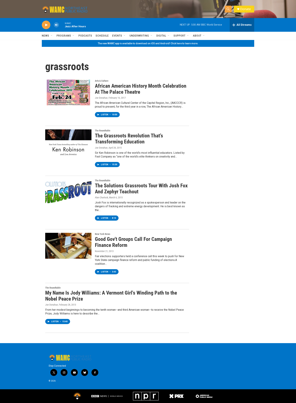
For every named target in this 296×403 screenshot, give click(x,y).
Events (117, 35)
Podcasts (85, 35)
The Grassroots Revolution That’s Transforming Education (129, 139)
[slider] (61, 25)
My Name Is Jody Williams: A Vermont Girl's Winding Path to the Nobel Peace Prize (111, 296)
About (197, 35)
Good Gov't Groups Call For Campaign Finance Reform (133, 242)
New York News (102, 234)
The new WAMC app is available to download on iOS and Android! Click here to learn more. (148, 43)
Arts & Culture (101, 80)
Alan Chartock (101, 197)
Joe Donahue (101, 97)
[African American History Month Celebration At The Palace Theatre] (68, 92)
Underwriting (139, 35)
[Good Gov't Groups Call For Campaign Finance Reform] (68, 246)
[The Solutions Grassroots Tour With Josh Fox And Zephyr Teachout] (68, 192)
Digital (161, 35)
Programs (64, 35)
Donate (245, 9)
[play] (46, 25)
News (45, 35)
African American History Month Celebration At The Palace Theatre (140, 89)
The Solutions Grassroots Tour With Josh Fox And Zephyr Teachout (141, 189)
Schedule (102, 35)
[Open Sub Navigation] (51, 35)
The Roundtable (102, 130)
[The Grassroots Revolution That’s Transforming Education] (68, 142)
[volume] (56, 25)
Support (180, 35)
